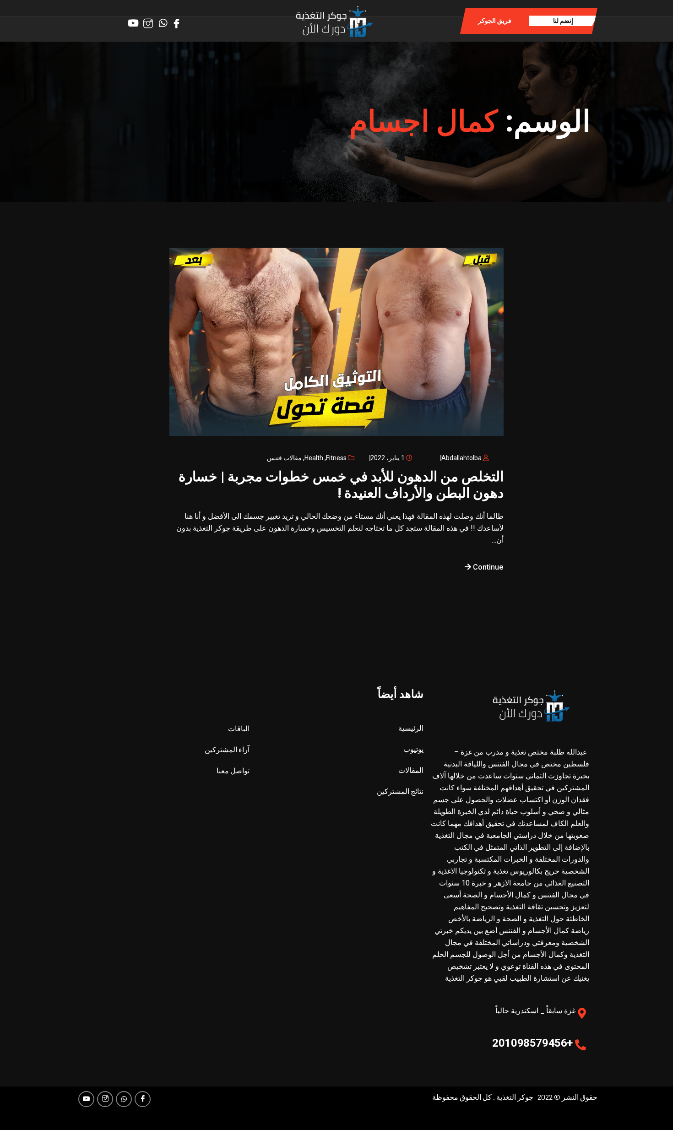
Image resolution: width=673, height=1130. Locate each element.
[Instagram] (150, 20)
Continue (487, 567)
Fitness (336, 458)
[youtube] (136, 20)
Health (313, 458)
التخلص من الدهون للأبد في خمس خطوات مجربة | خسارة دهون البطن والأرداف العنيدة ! (341, 484)
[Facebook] (179, 20)
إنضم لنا (563, 20)
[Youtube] (86, 1099)
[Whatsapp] (164, 20)
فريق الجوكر (494, 20)
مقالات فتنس (284, 458)
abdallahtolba (461, 458)
